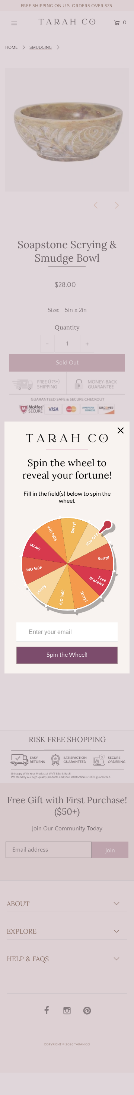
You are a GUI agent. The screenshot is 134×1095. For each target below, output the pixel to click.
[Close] (121, 430)
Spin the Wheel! (67, 654)
